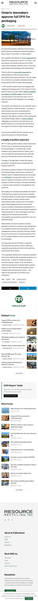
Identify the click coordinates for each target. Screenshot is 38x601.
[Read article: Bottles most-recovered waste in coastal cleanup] (32, 331)
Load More (19, 373)
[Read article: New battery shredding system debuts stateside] (5, 483)
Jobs (6, 560)
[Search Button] (36, 3)
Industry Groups (21, 279)
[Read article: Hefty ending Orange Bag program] (5, 444)
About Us (7, 537)
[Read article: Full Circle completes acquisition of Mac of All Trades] (5, 466)
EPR (13, 279)
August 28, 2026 (19, 325)
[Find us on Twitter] (12, 520)
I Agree (29, 598)
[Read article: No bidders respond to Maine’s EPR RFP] (5, 459)
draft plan (7, 177)
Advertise (7, 558)
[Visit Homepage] (19, 3)
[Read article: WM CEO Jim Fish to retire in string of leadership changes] (5, 426)
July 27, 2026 (16, 411)
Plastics (8, 9)
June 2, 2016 (21, 26)
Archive (7, 542)
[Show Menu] (2, 3)
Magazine (7, 545)
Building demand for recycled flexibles (22, 449)
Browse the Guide (10, 395)
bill (13, 160)
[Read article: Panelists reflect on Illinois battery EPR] (32, 348)
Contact (7, 563)
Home (2, 9)
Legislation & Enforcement (9, 282)
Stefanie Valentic (7, 325)
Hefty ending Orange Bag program (21, 442)
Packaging (22, 282)
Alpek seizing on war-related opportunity (23, 408)
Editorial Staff (11, 26)
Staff (6, 540)
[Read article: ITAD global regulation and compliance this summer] (32, 339)
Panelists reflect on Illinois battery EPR (13, 346)
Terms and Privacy (10, 566)
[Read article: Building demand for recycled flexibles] (5, 451)
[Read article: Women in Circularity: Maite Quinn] (5, 475)
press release (28, 119)
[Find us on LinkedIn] (5, 520)
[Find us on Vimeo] (8, 520)
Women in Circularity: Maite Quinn (21, 473)
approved (30, 58)
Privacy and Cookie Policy (15, 598)
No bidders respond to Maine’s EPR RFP (23, 457)
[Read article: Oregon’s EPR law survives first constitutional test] (32, 322)
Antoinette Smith (7, 348)
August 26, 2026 (15, 333)
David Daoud (6, 342)
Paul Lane (5, 333)
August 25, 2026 (19, 367)
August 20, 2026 (16, 459)
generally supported (22, 72)
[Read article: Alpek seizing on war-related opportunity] (5, 410)
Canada (8, 279)
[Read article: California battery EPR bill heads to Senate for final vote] (32, 365)
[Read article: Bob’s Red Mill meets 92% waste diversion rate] (32, 356)
